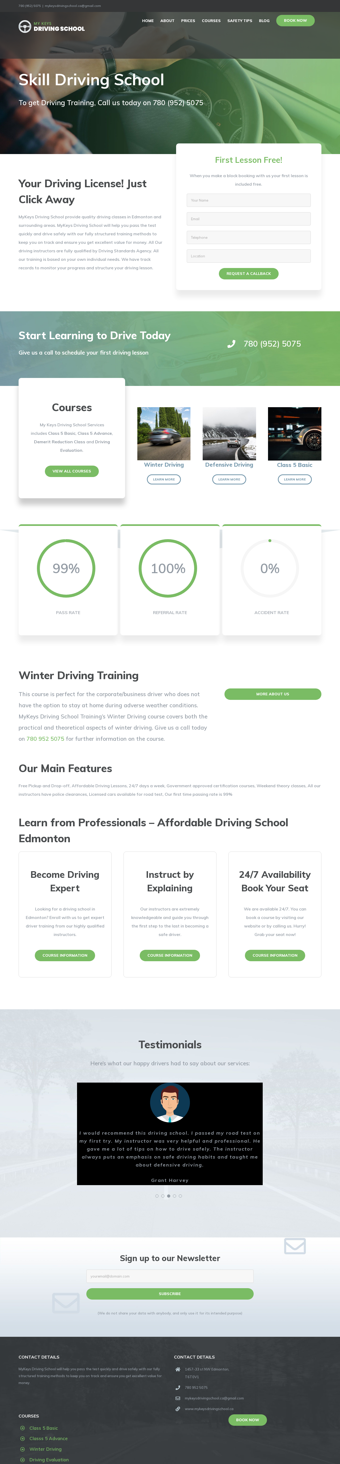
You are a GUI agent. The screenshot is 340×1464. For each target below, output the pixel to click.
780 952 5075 (45, 738)
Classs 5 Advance (48, 1438)
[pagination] (157, 1196)
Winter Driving (45, 1449)
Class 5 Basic (43, 1428)
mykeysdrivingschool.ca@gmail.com (73, 6)
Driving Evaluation (49, 1459)
